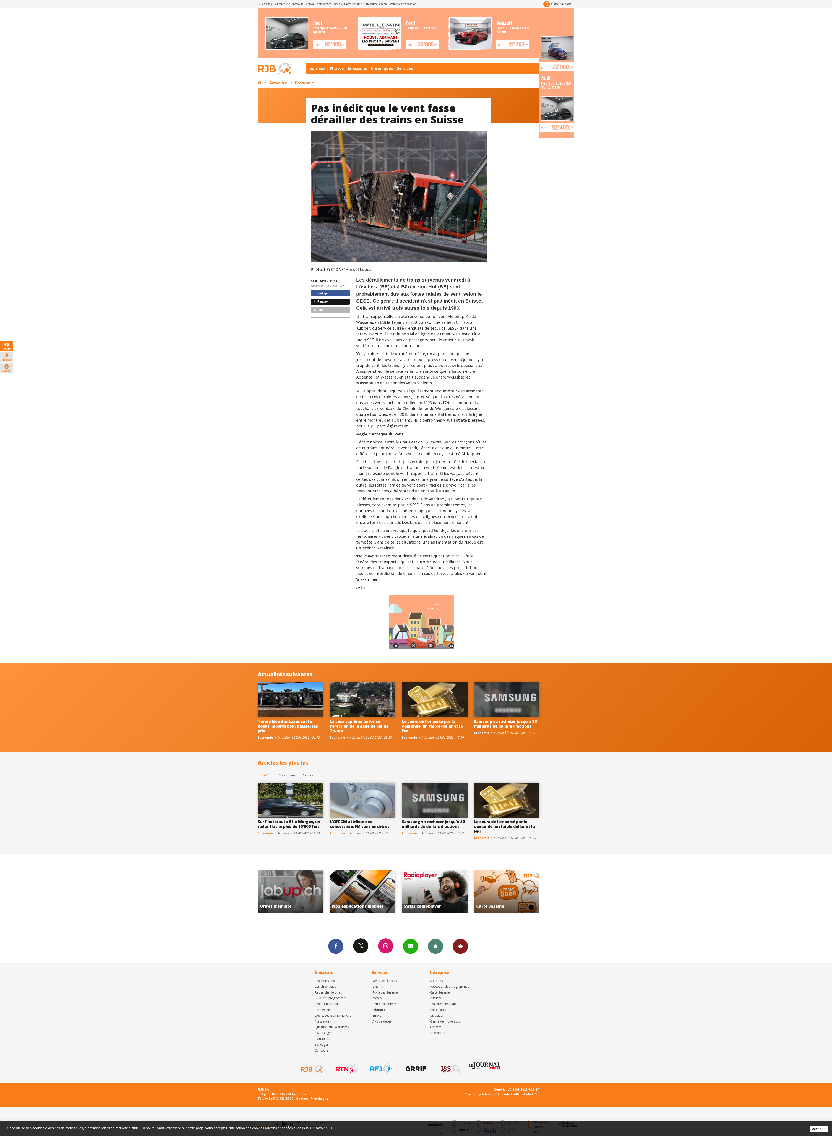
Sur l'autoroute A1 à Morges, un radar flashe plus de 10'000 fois (289, 824)
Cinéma (377, 987)
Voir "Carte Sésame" (291, 891)
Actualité (278, 82)
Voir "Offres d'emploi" (363, 891)
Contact (435, 1027)
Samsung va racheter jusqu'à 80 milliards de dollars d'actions (505, 724)
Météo (377, 998)
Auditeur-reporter (561, 4)
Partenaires (438, 1010)
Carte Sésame (353, 4)
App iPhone (435, 946)
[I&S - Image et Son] (450, 1068)
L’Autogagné (323, 1033)
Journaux (316, 68)
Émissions (357, 68)
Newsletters (410, 946)
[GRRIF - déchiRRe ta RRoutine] (415, 1068)
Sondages (322, 1045)
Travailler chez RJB (443, 1004)
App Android (460, 946)
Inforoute (298, 4)
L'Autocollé (322, 1039)
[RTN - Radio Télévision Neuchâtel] (346, 1068)
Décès (338, 4)
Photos (337, 68)
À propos (436, 981)
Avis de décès (382, 1021)
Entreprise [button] (283, 4)
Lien (321, 309)
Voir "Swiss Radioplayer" (507, 891)
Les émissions (325, 981)
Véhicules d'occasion (403, 4)
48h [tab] (266, 775)
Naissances (324, 4)
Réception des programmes (449, 987)
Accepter (819, 1129)
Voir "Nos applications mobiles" (435, 891)
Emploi (310, 4)
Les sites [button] (266, 4)
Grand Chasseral (326, 1004)
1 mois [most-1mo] (308, 775)
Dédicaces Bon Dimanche (333, 1016)
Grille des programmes (331, 998)
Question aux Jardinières (332, 1027)
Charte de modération (445, 1021)
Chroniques (382, 68)
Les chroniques (325, 987)
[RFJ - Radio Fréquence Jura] (381, 1068)
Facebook (335, 946)
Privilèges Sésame (376, 4)
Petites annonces (384, 1004)
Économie (304, 82)
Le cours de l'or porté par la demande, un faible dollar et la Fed (432, 726)
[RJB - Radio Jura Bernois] (311, 1068)
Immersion (322, 1010)
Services (405, 68)
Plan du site (319, 1098)
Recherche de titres (328, 992)
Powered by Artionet (479, 1094)
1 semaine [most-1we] (287, 775)
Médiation (437, 1016)
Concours (321, 1050)
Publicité (436, 998)
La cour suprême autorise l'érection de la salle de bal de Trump (359, 726)
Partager (323, 293)
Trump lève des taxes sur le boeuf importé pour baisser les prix (288, 726)
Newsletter (437, 1033)
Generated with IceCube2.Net (518, 1094)
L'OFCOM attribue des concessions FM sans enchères (360, 824)
